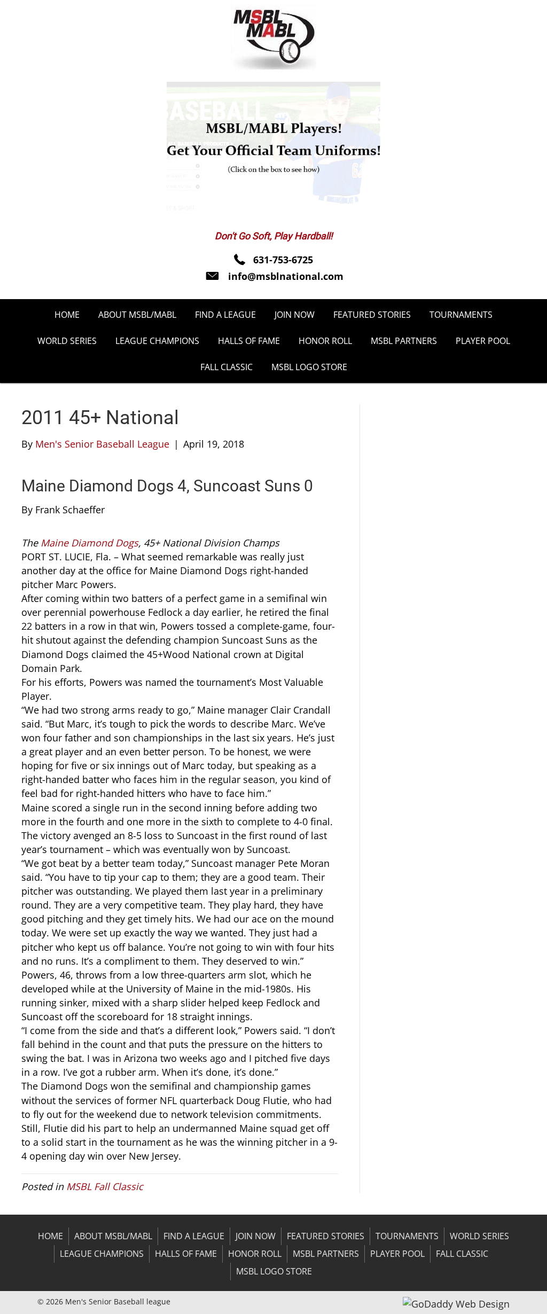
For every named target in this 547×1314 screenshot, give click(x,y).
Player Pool (397, 1254)
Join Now (256, 1236)
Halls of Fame (186, 1254)
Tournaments (407, 1236)
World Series (479, 1236)
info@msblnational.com (285, 276)
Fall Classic (462, 1254)
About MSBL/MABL (113, 1236)
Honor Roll (255, 1254)
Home (50, 1236)
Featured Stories (325, 1236)
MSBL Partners (326, 1254)
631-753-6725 (283, 259)
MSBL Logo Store (274, 1271)
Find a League (193, 1236)
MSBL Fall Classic (104, 1186)
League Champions (102, 1254)
